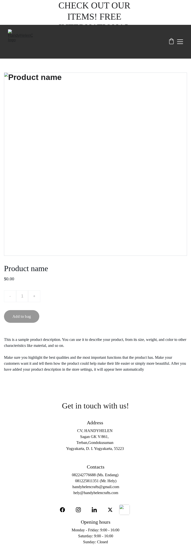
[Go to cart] (171, 41)
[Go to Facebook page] (65, 509)
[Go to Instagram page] (81, 509)
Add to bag (21, 316)
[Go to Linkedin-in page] (97, 509)
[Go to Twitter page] (110, 509)
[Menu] (180, 41)
